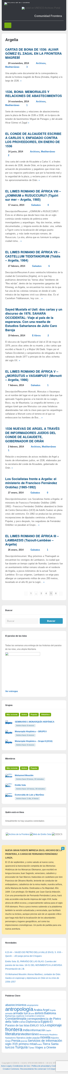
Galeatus (36, 205)
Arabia (38, 1010)
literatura (12, 1034)
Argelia (53, 1010)
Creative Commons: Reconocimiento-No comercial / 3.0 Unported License (34, 1069)
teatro (39, 1044)
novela (45, 1037)
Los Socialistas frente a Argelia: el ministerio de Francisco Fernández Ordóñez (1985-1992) (31, 483)
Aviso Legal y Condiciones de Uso (15, 1066)
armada (9, 1013)
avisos (39, 1013)
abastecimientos (16, 1005)
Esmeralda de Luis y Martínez (29, 795)
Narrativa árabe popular (28, 1037)
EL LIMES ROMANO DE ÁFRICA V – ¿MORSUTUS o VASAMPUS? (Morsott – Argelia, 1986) (33, 375)
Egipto (45, 1021)
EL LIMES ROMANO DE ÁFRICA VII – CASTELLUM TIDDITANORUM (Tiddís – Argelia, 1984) (32, 256)
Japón (48, 1030)
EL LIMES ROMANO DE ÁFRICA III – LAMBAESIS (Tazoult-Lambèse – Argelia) (32, 540)
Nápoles (55, 1038)
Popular (34, 714)
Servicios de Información (45, 1040)
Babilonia (50, 1013)
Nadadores (10, 1038)
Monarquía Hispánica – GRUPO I (31, 731)
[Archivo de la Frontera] (16, 2)
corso (22, 1021)
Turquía (21, 1047)
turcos (9, 1047)
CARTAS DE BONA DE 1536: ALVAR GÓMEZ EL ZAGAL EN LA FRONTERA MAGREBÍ (33, 53)
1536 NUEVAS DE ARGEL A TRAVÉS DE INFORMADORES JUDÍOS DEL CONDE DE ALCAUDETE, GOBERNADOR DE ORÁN (32, 434)
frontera (13, 1029)
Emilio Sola (20, 785)
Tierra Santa (50, 1044)
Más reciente (12, 714)
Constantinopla (15, 1018)
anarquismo (32, 1005)
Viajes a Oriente (45, 1047)
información (37, 1030)
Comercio (39, 1016)
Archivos (41, 63)
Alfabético (45, 714)
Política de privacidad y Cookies (45, 1066)
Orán (8, 1040)
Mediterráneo (12, 67)
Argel (46, 1010)
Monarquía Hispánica (48, 1034)
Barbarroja (10, 1016)
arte (32, 1013)
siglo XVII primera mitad (21, 1044)
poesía (24, 1041)
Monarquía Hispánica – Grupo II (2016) (33, 741)
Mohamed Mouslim (24, 775)
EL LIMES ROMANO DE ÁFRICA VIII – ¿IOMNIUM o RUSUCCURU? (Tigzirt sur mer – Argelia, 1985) (33, 195)
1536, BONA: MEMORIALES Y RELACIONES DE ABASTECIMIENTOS (33, 93)
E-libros (36, 335)
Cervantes (30, 1016)
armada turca (21, 1013)
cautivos (20, 1016)
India (26, 1030)
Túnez (31, 1047)
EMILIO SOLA (38, 1025)
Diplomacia (33, 1021)
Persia (15, 1040)
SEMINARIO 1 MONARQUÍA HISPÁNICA (34, 722)
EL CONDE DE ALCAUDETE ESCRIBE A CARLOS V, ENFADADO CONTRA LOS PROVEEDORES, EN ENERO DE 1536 (33, 139)
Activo (24, 714)
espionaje (54, 1025)
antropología (19, 1009)
